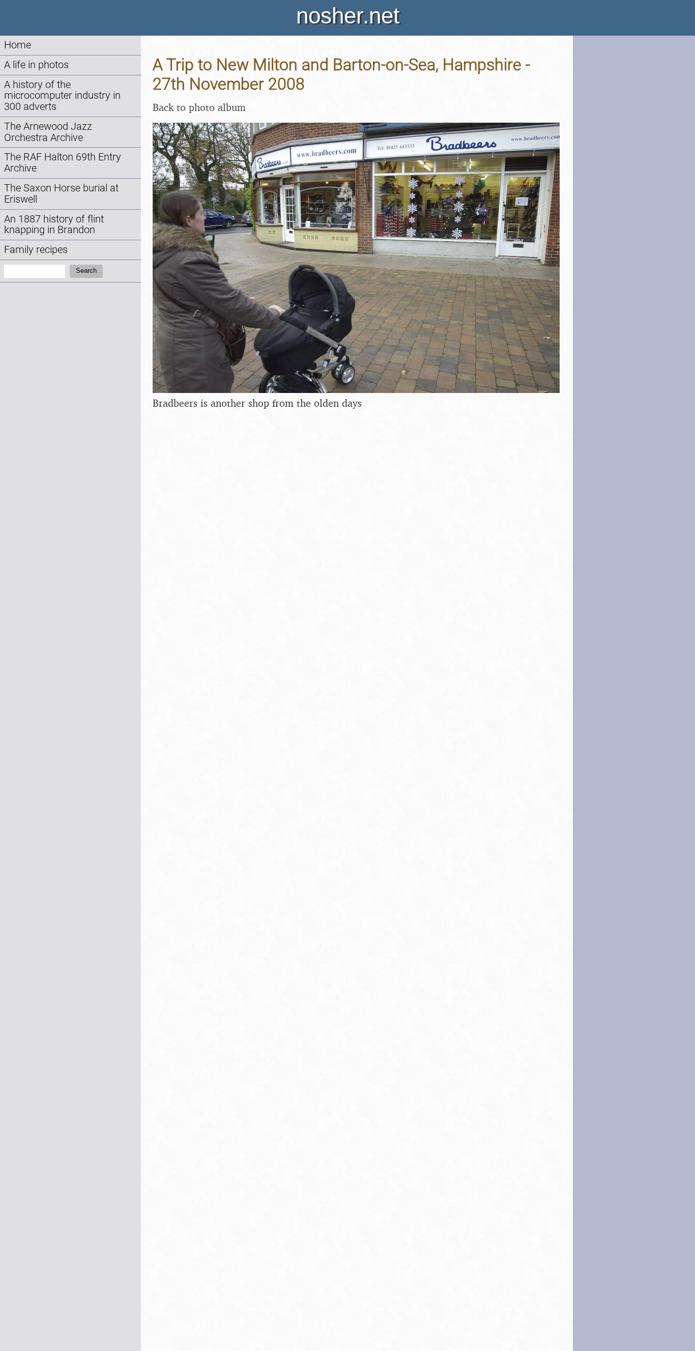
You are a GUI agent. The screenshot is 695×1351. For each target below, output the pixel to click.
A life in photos (36, 65)
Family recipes (36, 250)
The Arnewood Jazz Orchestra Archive (48, 132)
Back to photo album (199, 107)
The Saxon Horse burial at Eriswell (61, 193)
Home (17, 45)
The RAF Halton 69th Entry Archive (62, 162)
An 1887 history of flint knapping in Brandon (54, 224)
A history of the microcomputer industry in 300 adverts (62, 96)
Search (86, 270)
